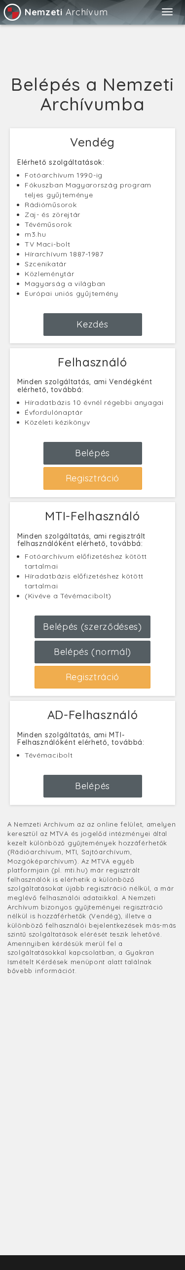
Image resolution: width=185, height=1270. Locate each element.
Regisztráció (92, 478)
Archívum (66, 12)
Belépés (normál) (92, 651)
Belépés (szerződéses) (92, 626)
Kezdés (92, 324)
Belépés (92, 453)
